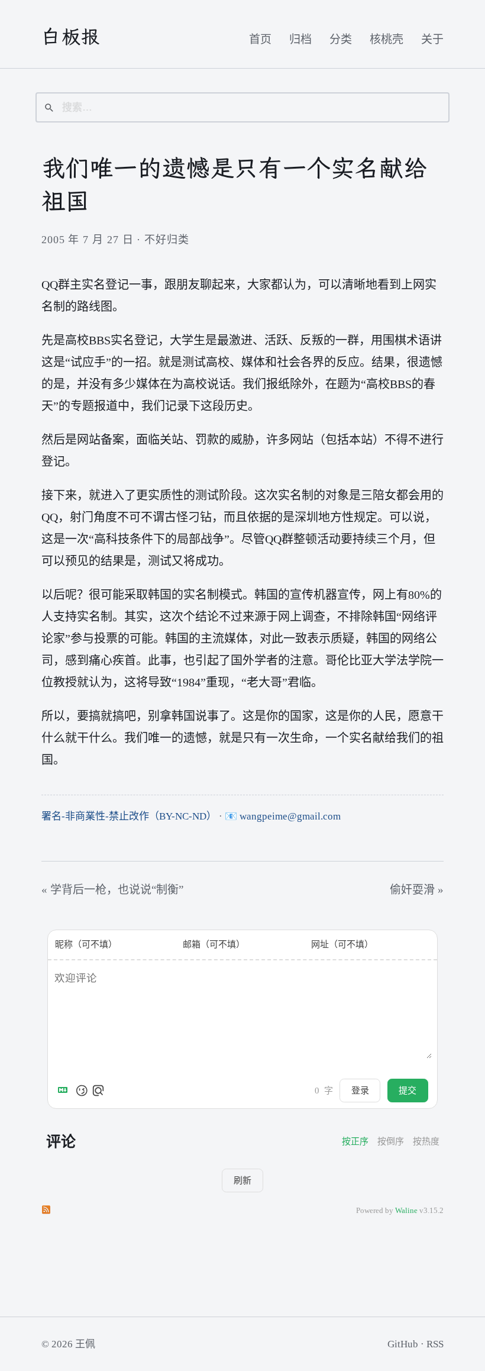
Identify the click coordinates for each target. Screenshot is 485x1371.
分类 (340, 39)
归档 (300, 39)
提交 (407, 1090)
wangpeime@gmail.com (290, 816)
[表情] (82, 1090)
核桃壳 (386, 39)
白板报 (71, 36)
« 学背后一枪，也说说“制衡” (112, 889)
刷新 (242, 1180)
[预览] (98, 1090)
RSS (435, 1344)
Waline (406, 1211)
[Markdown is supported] (65, 1090)
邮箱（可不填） (214, 944)
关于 (432, 39)
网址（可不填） (342, 944)
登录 (360, 1090)
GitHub (402, 1344)
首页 (260, 39)
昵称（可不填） (86, 944)
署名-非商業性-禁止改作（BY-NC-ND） (128, 816)
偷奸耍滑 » (417, 889)
